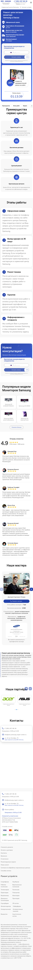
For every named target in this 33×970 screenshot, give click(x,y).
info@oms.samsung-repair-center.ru (15, 734)
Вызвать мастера (17, 601)
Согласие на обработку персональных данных (15, 868)
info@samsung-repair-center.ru (14, 800)
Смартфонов (5, 882)
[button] (31, 589)
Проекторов (4, 892)
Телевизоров (5, 889)
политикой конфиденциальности (16, 61)
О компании (4, 859)
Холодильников (6, 909)
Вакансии (4, 856)
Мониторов (15, 895)
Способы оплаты (6, 870)
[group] (11, 700)
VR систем (15, 903)
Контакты (4, 853)
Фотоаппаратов (6, 906)
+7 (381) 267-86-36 (20, 1)
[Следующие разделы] (31, 106)
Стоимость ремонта (7, 847)
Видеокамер (5, 895)
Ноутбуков (15, 882)
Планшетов (15, 892)
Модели (25, 105)
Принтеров (15, 898)
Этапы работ (16, 105)
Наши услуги (5, 865)
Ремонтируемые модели (8, 862)
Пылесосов (15, 889)
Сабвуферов (17, 906)
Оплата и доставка (7, 850)
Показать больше (16, 427)
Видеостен (4, 914)
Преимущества (6, 105)
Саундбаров (5, 903)
